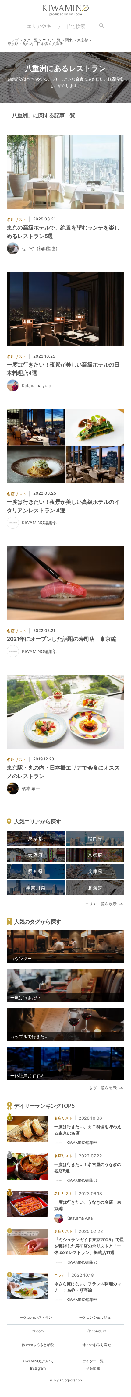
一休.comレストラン (36, 1317)
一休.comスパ (95, 1331)
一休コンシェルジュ (95, 1317)
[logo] (65, 8)
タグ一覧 (30, 40)
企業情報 (93, 1368)
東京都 (82, 40)
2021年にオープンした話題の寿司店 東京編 (61, 639)
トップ (13, 40)
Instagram (38, 1368)
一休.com (36, 1331)
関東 (69, 40)
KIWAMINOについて (38, 1361)
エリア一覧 (51, 40)
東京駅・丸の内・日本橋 (28, 43)
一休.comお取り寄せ (95, 1345)
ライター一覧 (93, 1361)
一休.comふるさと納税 (36, 1345)
